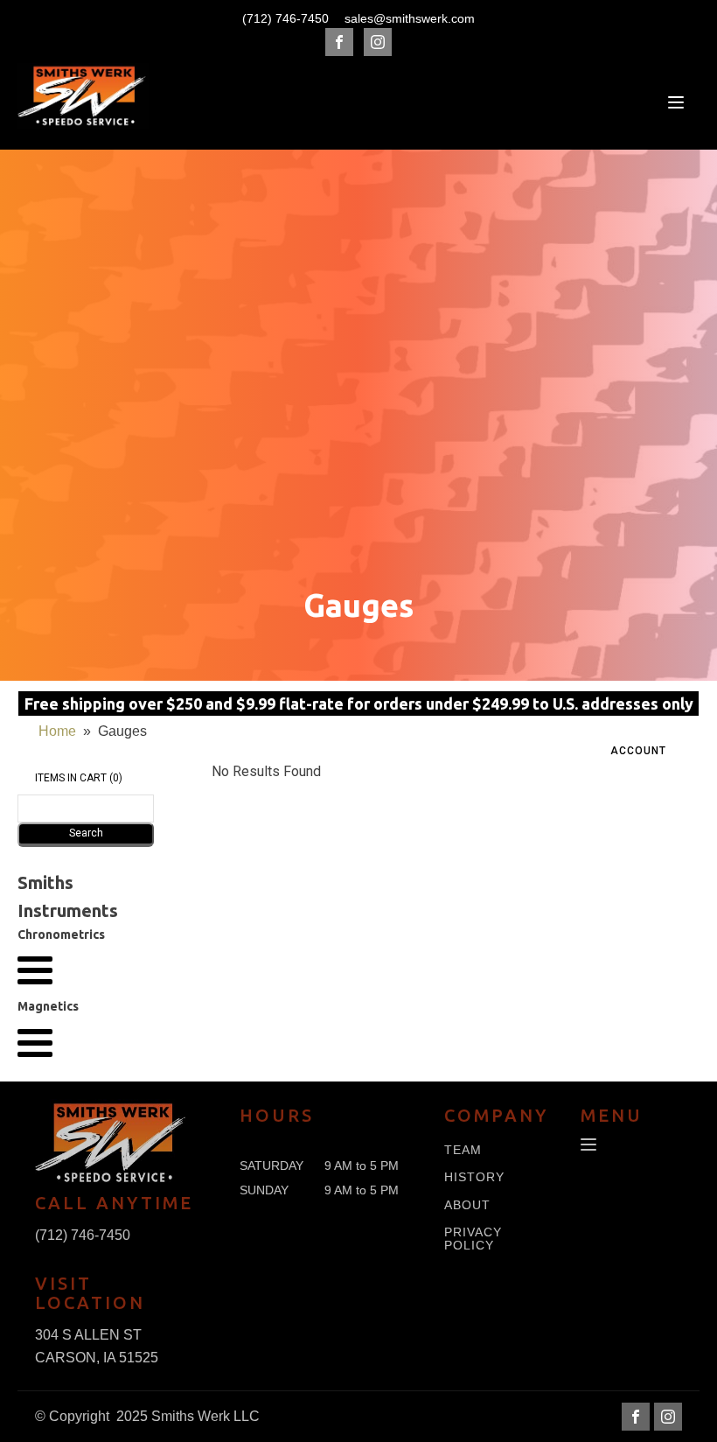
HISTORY (474, 1177)
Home (57, 731)
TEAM (463, 1150)
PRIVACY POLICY (473, 1239)
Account (638, 751)
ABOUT (467, 1205)
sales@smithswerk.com (410, 18)
